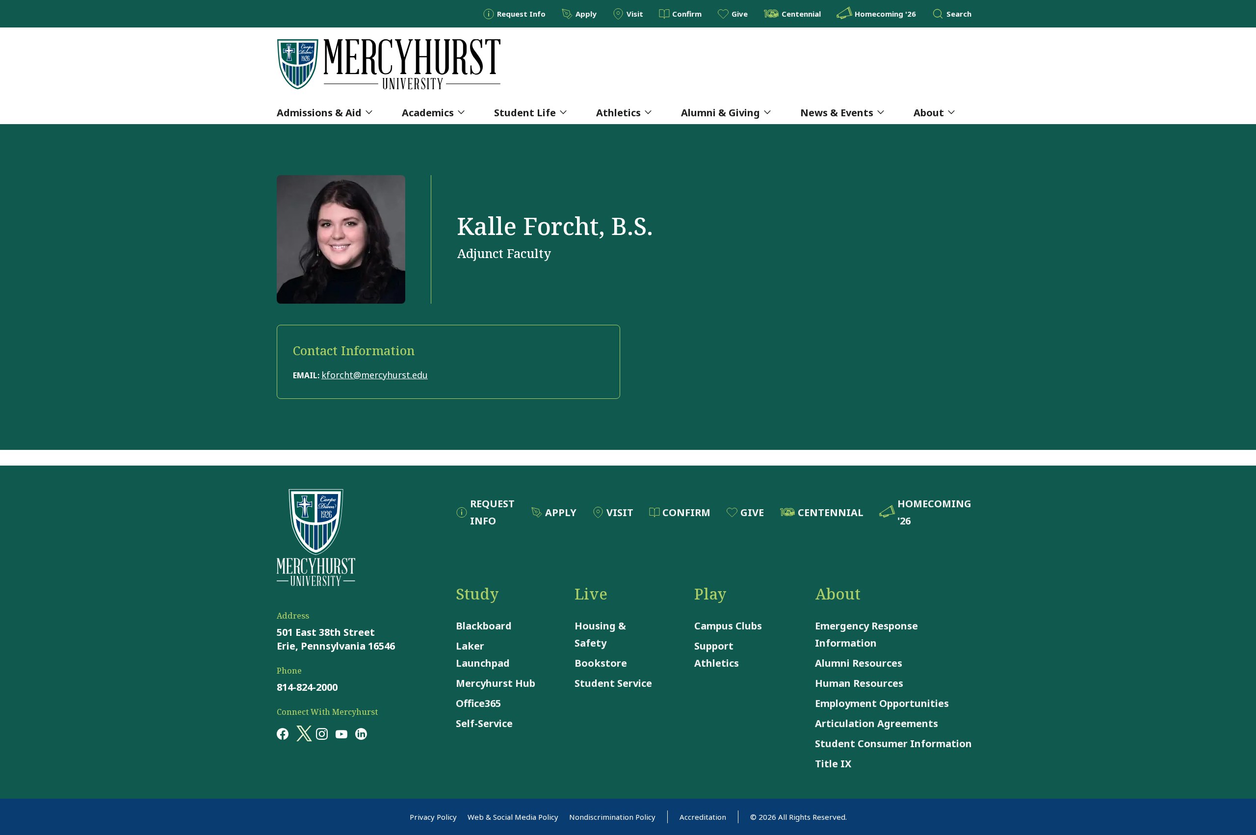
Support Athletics (716, 654)
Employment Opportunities (882, 703)
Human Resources (859, 683)
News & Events (836, 112)
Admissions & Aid (319, 112)
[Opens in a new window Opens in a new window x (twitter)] (302, 733)
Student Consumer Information (893, 743)
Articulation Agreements (876, 723)
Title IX (833, 763)
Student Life (525, 112)
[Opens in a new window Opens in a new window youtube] (341, 733)
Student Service (613, 683)
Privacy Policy (433, 817)
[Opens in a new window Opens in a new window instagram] (322, 733)
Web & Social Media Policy (513, 817)
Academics (428, 112)
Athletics (618, 112)
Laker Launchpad (483, 654)
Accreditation (703, 817)
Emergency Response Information (866, 634)
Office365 (478, 703)
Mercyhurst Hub (495, 683)
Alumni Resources (858, 663)
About (929, 112)
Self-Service (484, 723)
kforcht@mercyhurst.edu (374, 375)
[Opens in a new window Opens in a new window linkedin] (361, 733)
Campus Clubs (728, 625)
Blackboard (484, 625)
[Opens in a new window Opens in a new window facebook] (282, 733)
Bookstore (601, 663)
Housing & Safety (600, 634)
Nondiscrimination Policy (612, 817)
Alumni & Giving (720, 112)
